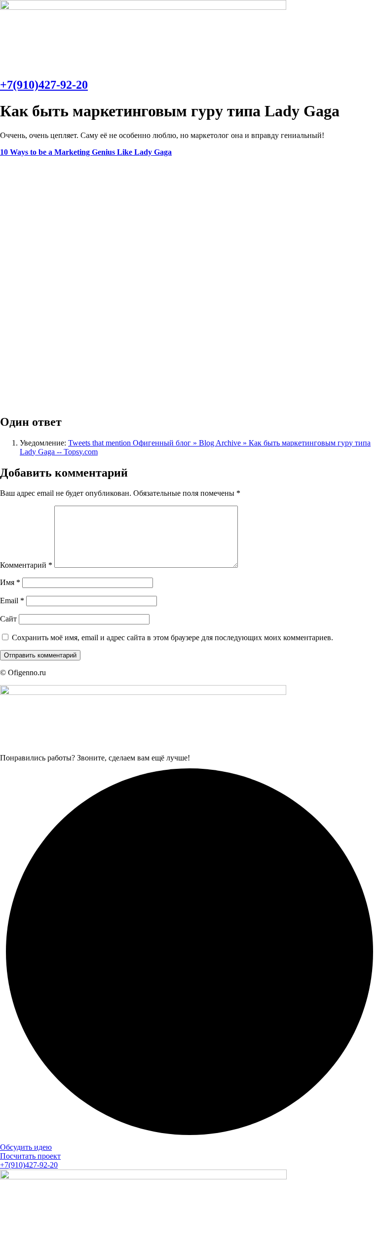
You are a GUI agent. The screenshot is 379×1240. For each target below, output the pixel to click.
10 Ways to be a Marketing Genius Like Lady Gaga (86, 152)
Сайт (8, 619)
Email (12, 600)
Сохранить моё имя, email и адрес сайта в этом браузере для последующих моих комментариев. (172, 637)
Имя (10, 582)
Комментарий (26, 565)
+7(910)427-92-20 (44, 84)
